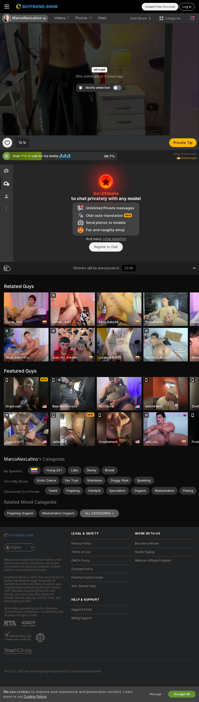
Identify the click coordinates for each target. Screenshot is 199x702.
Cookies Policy (82, 569)
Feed (102, 18)
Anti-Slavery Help (83, 586)
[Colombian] (34, 470)
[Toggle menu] (7, 6)
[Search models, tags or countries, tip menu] (192, 18)
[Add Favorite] (7, 143)
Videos (61, 18)
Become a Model (147, 543)
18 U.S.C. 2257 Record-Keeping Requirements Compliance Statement (52, 671)
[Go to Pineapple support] (41, 637)
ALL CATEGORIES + (99, 513)
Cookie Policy (35, 697)
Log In (186, 7)
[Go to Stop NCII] (18, 651)
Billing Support (81, 618)
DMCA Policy (80, 560)
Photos (83, 18)
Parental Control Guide (87, 577)
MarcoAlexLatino (21, 459)
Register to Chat (106, 247)
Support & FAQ (81, 609)
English (16, 547)
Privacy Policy (81, 543)
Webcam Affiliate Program (153, 560)
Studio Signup (145, 552)
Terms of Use (80, 552)
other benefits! (114, 239)
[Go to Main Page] (38, 6)
